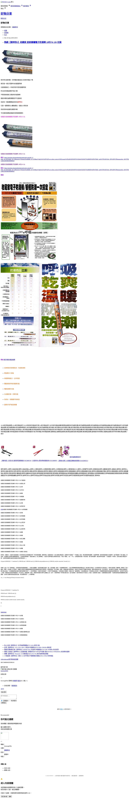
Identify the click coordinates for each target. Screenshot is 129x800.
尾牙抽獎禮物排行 (75, 457)
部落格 (6, 32)
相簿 (5, 30)
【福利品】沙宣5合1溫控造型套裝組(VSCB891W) (16, 460)
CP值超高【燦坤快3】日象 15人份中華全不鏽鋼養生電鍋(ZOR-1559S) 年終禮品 (28, 656)
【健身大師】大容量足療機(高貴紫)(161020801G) (73, 460)
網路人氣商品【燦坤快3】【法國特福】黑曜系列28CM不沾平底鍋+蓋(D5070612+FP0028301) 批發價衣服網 (36, 651)
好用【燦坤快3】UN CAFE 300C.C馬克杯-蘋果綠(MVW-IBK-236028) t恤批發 (27, 647)
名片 (5, 35)
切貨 (2, 509)
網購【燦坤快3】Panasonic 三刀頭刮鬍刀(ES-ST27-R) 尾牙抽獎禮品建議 (26, 653)
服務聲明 (81, 775)
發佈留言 (3, 702)
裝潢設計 (14, 685)
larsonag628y (4, 671)
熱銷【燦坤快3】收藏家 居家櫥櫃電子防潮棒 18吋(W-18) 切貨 (33, 42)
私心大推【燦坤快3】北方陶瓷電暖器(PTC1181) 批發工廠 (22, 645)
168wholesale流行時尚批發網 (9, 659)
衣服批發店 (3, 612)
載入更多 (3, 692)
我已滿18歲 (4, 796)
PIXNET (51, 775)
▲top (2, 688)
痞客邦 (15, 680)
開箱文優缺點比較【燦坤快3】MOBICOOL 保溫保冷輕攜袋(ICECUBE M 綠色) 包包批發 (31, 649)
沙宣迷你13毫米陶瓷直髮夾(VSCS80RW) (44, 460)
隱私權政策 (74, 775)
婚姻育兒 (15, 27)
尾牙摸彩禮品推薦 (9, 359)
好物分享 (6, 13)
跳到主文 (3, 18)
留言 (19, 680)
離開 (10, 796)
